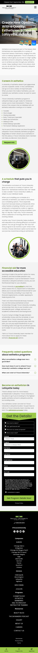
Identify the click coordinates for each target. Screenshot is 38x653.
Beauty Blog (19, 613)
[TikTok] (23, 531)
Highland (19, 581)
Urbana (19, 567)
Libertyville (19, 559)
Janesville (19, 589)
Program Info (19, 651)
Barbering (19, 600)
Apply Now (31, 651)
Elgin (19, 557)
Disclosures (19, 638)
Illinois (19, 542)
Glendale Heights (19, 554)
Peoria (19, 563)
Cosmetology (19, 596)
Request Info (29, 2)
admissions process (15, 410)
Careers (19, 627)
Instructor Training (19, 605)
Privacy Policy (19, 641)
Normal (19, 561)
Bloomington (19, 577)
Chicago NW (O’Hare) (19, 552)
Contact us (19, 631)
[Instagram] (14, 531)
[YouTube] (20, 531)
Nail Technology (19, 603)
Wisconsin (19, 585)
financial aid (13, 338)
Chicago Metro (19, 546)
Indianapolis (19, 575)
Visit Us (6, 651)
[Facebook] (17, 531)
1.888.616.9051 (20, 523)
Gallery (19, 620)
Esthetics (19, 598)
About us (19, 623)
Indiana (19, 571)
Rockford (19, 565)
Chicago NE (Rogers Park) (19, 550)
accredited (19, 286)
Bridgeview (19, 548)
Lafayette (19, 579)
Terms (19, 643)
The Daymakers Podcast (19, 616)
